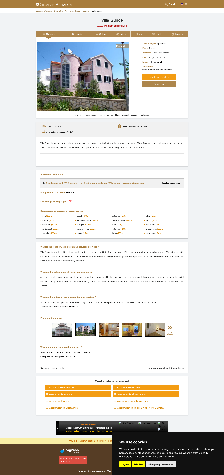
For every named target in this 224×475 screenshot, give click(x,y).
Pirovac (77, 352)
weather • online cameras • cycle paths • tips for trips (88, 431)
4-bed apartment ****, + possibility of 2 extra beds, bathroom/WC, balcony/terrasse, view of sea (95, 183)
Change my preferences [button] (160, 464)
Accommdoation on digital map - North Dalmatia (140, 408)
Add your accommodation (73, 460)
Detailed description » (172, 183)
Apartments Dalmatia (59, 401)
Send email (156, 62)
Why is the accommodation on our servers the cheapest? (96, 441)
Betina (87, 352)
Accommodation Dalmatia (61, 387)
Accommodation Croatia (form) (64, 408)
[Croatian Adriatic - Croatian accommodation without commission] (54, 4)
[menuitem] (48, 34)
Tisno (68, 352)
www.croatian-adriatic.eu (112, 25)
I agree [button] (125, 464)
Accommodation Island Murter (131, 394)
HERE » (70, 192)
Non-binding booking (159, 76)
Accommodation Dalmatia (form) (133, 401)
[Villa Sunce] (62, 336)
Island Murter (46, 352)
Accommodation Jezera (60, 394)
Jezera (59, 352)
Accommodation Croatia (128, 387)
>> (73, 306)
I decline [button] (138, 464)
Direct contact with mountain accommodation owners (89, 428)
